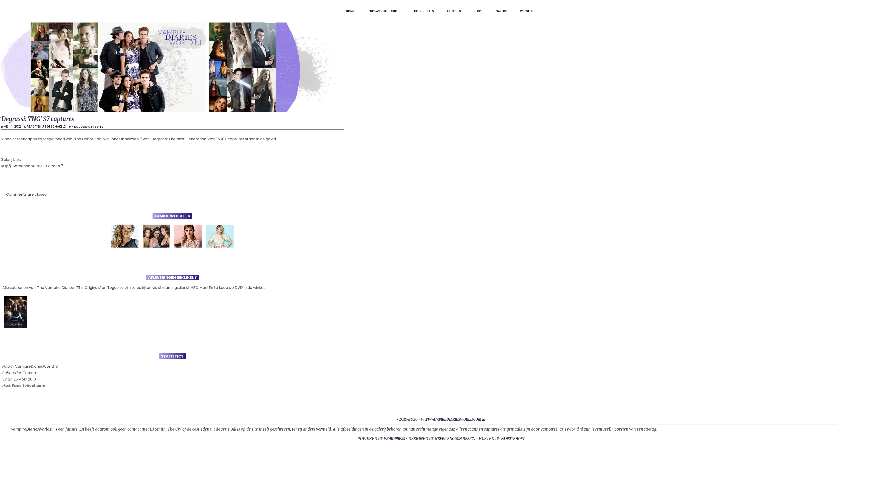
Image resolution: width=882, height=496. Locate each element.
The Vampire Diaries (377, 11)
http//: (7, 166)
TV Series (100, 127)
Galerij (509, 11)
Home (339, 11)
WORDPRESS (390, 439)
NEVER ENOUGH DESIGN (455, 439)
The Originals (422, 11)
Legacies (457, 11)
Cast (484, 11)
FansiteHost (517, 439)
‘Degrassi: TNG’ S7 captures (42, 119)
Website (537, 11)
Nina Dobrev (82, 127)
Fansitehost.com (28, 386)
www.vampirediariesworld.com (451, 420)
